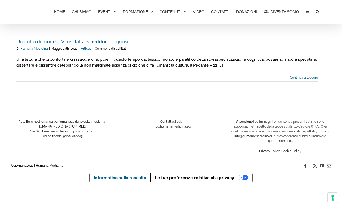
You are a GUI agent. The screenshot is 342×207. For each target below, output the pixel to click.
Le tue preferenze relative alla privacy (194, 177)
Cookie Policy (291, 151)
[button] (317, 11)
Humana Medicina (34, 49)
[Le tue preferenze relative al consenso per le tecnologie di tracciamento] (333, 198)
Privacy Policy (269, 151)
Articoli (86, 49)
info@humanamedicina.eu (253, 136)
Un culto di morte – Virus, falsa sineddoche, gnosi (72, 41)
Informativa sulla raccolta (120, 177)
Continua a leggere (304, 77)
